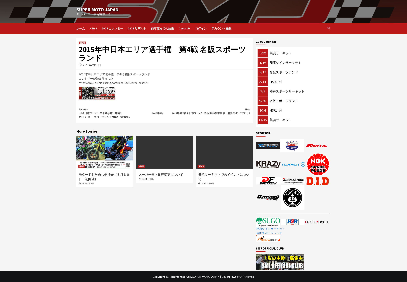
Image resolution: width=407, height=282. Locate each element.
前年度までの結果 (162, 28)
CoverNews (228, 276)
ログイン (201, 28)
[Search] (329, 28)
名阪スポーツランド (269, 233)
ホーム (80, 28)
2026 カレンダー (112, 28)
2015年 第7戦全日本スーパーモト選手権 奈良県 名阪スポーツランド (211, 111)
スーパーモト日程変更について (161, 174)
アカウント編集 (221, 28)
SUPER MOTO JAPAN (97, 10)
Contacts (184, 28)
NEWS (93, 28)
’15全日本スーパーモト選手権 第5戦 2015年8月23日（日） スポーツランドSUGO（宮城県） (121, 113)
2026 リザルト (137, 28)
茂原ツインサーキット (270, 228)
